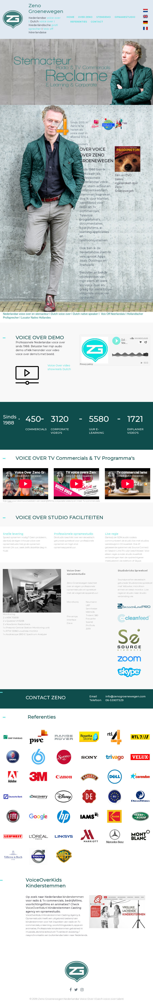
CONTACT (97, 21)
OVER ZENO (85, 17)
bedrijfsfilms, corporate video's (57, 500)
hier (9, 500)
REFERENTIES (78, 21)
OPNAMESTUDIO (125, 17)
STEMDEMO (103, 17)
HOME (70, 17)
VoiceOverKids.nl (36, 908)
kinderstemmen (73, 897)
